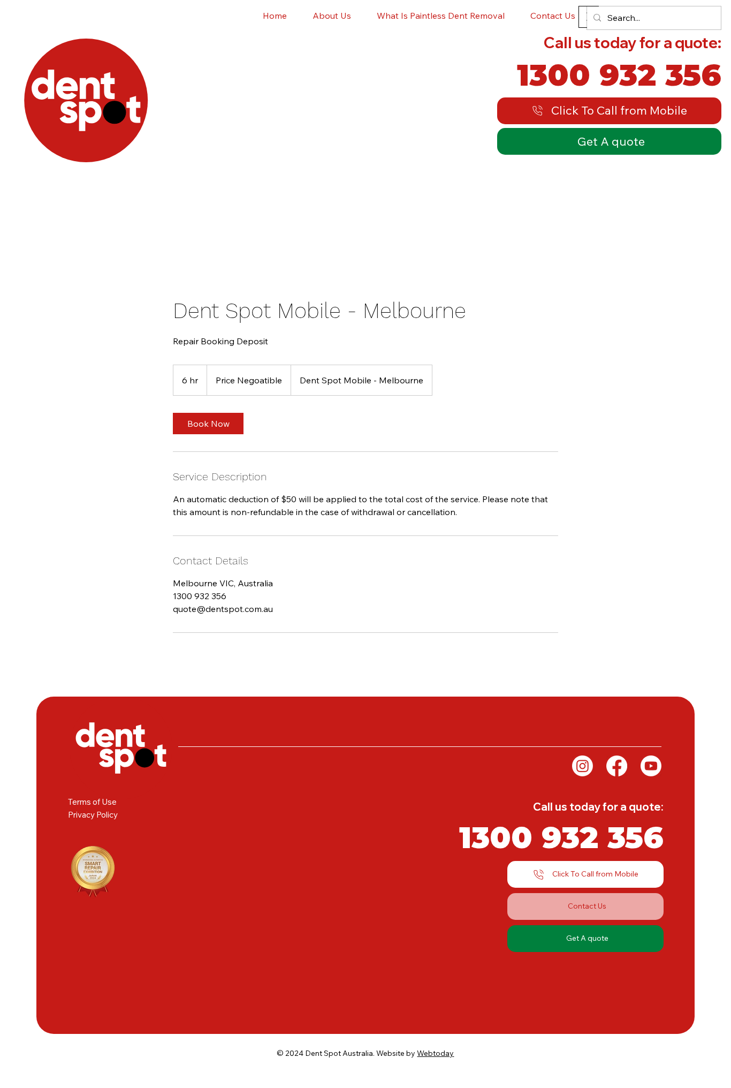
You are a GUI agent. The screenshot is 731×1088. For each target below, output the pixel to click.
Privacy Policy (93, 815)
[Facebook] (616, 765)
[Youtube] (651, 765)
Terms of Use (92, 802)
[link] (208, 423)
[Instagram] (582, 765)
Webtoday (435, 1053)
